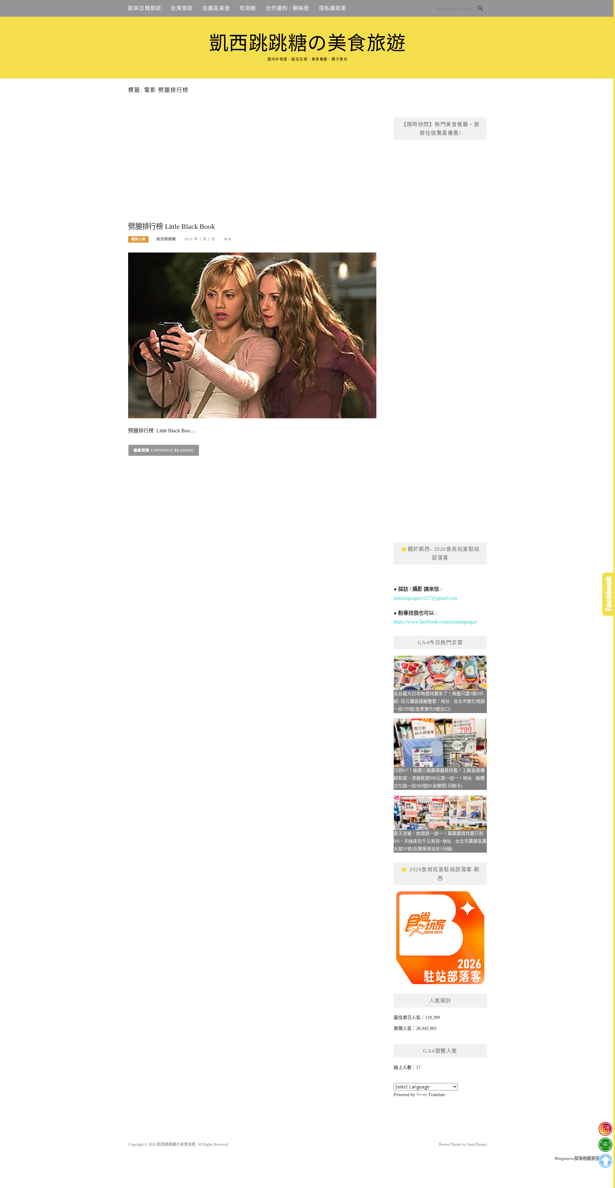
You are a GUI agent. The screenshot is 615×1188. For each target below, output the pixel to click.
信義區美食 (216, 8)
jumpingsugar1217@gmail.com (425, 598)
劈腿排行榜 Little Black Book (171, 226)
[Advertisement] (252, 168)
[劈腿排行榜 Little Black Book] (252, 335)
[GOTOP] (605, 1161)
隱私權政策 (333, 8)
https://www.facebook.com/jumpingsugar (435, 621)
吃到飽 (248, 8)
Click (608, 594)
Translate (436, 1094)
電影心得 (138, 239)
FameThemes (477, 1144)
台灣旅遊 (182, 8)
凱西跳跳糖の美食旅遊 (307, 43)
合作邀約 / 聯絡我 (287, 8)
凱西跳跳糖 (166, 239)
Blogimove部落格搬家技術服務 (583, 1158)
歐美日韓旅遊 (144, 8)
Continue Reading (172, 450)
